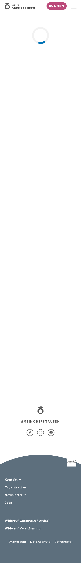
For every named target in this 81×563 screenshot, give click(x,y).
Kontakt (11, 479)
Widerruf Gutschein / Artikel (27, 520)
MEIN (23, 7)
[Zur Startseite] (8, 6)
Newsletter (14, 495)
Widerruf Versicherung (23, 528)
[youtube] (51, 432)
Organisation (15, 487)
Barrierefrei (63, 541)
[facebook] (30, 432)
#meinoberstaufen (40, 421)
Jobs (8, 502)
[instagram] (40, 432)
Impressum (17, 541)
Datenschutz (40, 541)
